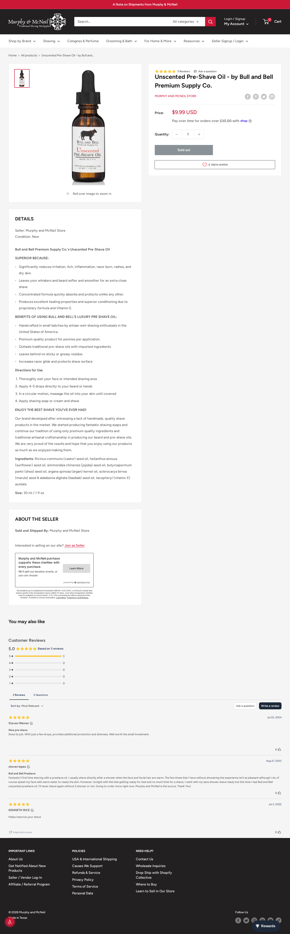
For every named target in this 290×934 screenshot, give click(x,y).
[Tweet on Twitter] (264, 96)
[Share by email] (272, 96)
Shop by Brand (19, 41)
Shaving (49, 41)
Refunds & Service (86, 873)
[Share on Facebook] (248, 96)
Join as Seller (75, 545)
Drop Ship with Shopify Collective (154, 875)
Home (12, 55)
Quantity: (162, 134)
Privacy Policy (83, 880)
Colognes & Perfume (83, 41)
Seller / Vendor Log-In (25, 878)
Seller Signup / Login (228, 41)
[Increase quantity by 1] (199, 134)
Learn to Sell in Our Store (155, 891)
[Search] (210, 21)
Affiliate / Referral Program (29, 884)
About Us (15, 859)
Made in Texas (17, 918)
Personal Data (82, 893)
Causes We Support (87, 866)
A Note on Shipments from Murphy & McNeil (145, 4)
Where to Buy (146, 884)
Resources (192, 41)
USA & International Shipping (94, 859)
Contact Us (144, 859)
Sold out (183, 150)
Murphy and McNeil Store (175, 96)
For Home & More (158, 41)
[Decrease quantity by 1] (176, 134)
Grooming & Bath (119, 41)
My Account (234, 24)
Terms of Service (85, 886)
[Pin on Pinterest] (256, 96)
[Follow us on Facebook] (238, 920)
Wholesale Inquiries (150, 866)
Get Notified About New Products (27, 868)
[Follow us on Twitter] (246, 920)
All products (29, 55)
